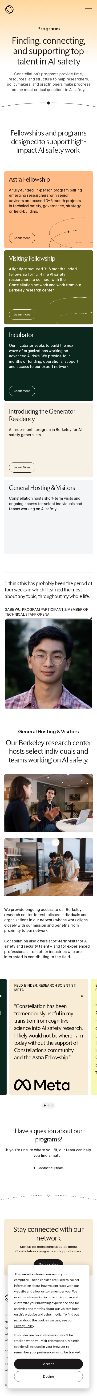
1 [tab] (45, 1105)
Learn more (48, 176)
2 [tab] (48, 1105)
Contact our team (50, 1168)
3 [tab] (52, 1105)
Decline (48, 1376)
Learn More (48, 408)
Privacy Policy (24, 1326)
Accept (48, 1364)
